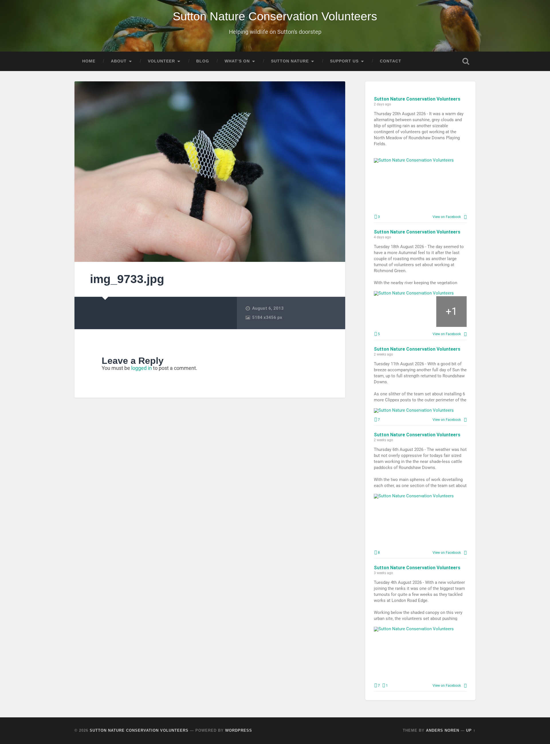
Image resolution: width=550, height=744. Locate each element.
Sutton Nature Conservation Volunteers (275, 16)
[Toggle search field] (466, 61)
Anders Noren (442, 730)
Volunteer (161, 61)
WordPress (238, 730)
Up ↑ (471, 730)
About (119, 61)
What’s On (237, 61)
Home (88, 61)
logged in (141, 368)
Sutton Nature (290, 61)
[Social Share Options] (465, 217)
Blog (202, 61)
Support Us (344, 61)
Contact (390, 61)
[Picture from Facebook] (397, 186)
